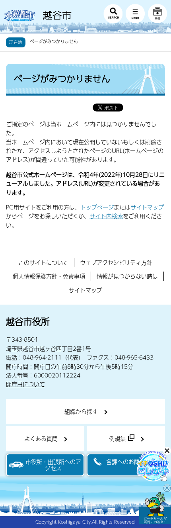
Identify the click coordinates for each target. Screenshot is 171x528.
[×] (155, 508)
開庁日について (25, 383)
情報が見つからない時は (127, 276)
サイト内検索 (106, 215)
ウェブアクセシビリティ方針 (116, 262)
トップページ (97, 207)
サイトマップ (147, 207)
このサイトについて (43, 262)
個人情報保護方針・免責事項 (49, 276)
